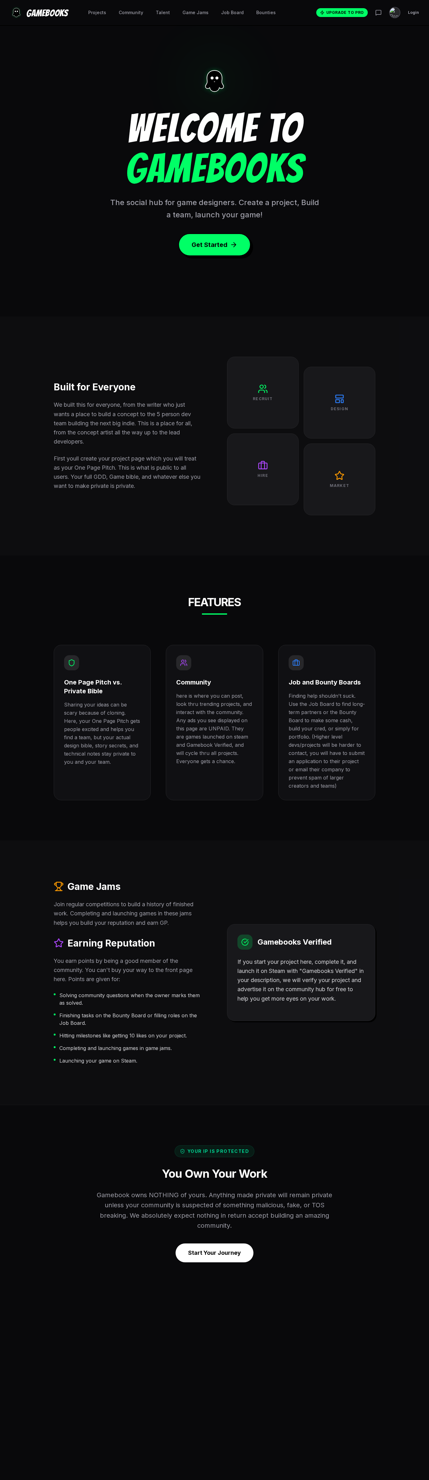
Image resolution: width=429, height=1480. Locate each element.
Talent (163, 12)
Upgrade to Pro (345, 12)
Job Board (232, 12)
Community (131, 12)
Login (413, 12)
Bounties (266, 12)
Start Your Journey (214, 1252)
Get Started (209, 245)
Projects (97, 12)
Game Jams (195, 12)
